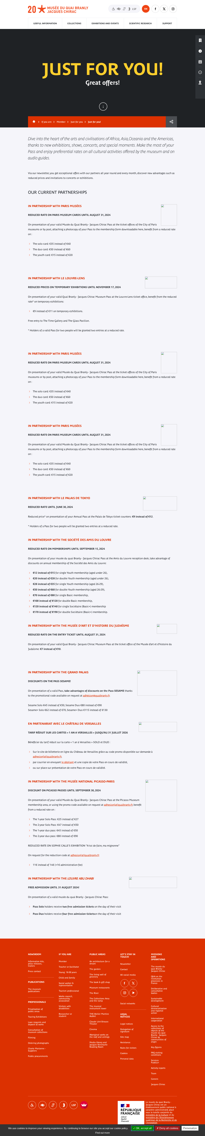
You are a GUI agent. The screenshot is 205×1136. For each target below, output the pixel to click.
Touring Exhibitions (37, 1017)
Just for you (77, 122)
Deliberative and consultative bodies (159, 991)
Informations (200, 51)
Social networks (127, 1003)
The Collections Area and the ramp (99, 1000)
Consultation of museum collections (37, 1031)
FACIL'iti (84, 1105)
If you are (46, 122)
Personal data (127, 1059)
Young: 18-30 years (68, 972)
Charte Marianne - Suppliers (37, 1049)
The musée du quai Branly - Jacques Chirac (158, 968)
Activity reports (158, 1068)
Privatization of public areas (35, 1010)
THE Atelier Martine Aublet (99, 1015)
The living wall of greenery (98, 975)
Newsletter (125, 964)
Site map (124, 1037)
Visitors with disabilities (124, 9)
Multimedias (200, 72)
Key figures (156, 1047)
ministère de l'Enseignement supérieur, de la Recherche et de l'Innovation (161, 1120)
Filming (31, 1038)
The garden (95, 969)
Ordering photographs (38, 1043)
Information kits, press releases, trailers (36, 963)
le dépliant (68, 762)
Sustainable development (157, 1000)
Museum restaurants (100, 988)
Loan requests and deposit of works (37, 1023)
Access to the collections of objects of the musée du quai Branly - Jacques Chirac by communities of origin (158, 1034)
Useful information (45, 23)
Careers (154, 1079)
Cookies (124, 1053)
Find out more (102, 1132)
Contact (124, 969)
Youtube (133, 993)
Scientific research (140, 23)
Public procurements (38, 1056)
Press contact (34, 971)
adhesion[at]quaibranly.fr (47, 756)
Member (61, 122)
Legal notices (126, 1024)
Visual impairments (42, 1105)
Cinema (93, 1029)
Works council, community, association (66, 998)
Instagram (173, 9)
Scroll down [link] (103, 106)
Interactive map (200, 82)
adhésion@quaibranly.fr (96, 695)
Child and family (67, 978)
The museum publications (34, 990)
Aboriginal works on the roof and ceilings (100, 1036)
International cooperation (157, 1019)
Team (153, 1073)
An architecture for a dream (100, 962)
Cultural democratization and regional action (159, 1009)
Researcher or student (65, 1015)
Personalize (190, 1128)
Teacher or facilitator (69, 967)
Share (171, 121)
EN (145, 9)
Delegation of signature (126, 1030)
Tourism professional (69, 991)
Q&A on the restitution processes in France (157, 979)
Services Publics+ (155, 1061)
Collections (74, 23)
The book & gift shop (100, 982)
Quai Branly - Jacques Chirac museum (58, 9)
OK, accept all (143, 1128)
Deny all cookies (168, 1128)
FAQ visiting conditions (156, 1054)
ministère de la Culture (157, 1115)
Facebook (155, 9)
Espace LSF (74, 1105)
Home (33, 121)
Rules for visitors (128, 1048)
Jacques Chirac (158, 1084)
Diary (200, 61)
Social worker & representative (66, 984)
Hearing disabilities (53, 1105)
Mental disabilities (63, 1105)
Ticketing (200, 40)
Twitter (164, 9)
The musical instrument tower (98, 1007)
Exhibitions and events (105, 23)
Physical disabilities (32, 1105)
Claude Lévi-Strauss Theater (99, 1023)
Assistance (125, 1042)
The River (94, 993)
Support (167, 23)
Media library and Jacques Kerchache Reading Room (98, 1044)
